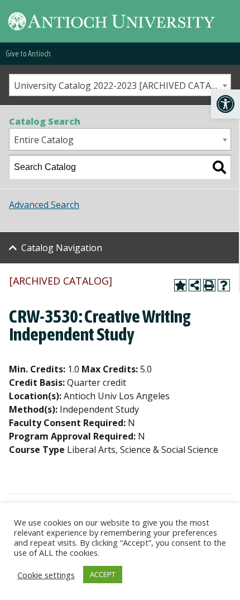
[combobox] (120, 85)
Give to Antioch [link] (28, 53)
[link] (225, 104)
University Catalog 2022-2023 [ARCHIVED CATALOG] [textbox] (122, 85)
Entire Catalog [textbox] (44, 140)
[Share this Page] (195, 285)
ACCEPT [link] (103, 574)
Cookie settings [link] (46, 574)
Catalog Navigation (61, 248)
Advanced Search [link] (44, 205)
